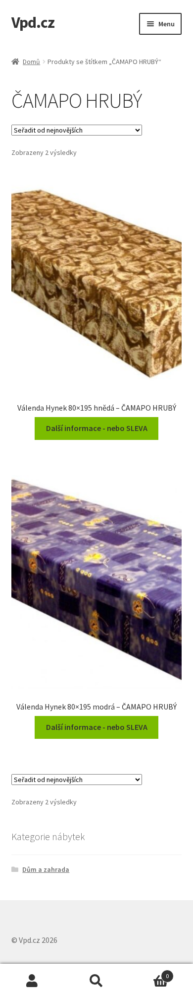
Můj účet (32, 981)
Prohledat (96, 981)
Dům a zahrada (45, 869)
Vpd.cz (32, 22)
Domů (31, 61)
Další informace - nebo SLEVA (96, 428)
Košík (149, 972)
